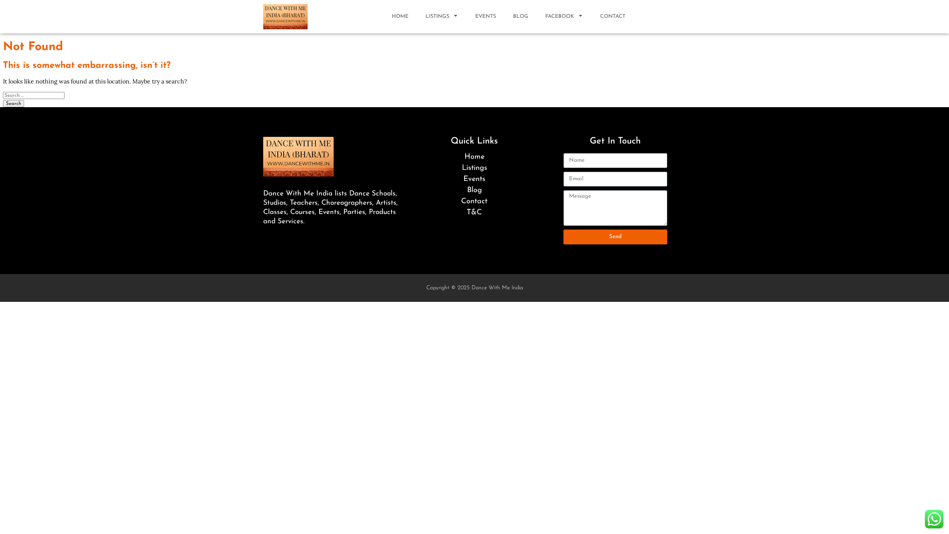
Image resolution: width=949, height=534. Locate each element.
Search (13, 103)
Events (485, 16)
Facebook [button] (559, 16)
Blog (520, 16)
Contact (612, 16)
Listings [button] (437, 16)
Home (400, 16)
